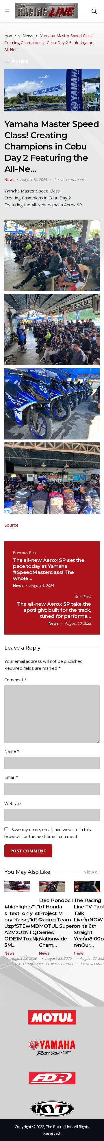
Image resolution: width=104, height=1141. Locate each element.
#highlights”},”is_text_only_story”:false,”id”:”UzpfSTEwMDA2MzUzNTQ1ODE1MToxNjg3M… (22, 926)
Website (12, 803)
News (28, 35)
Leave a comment (69, 179)
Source (11, 525)
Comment (15, 679)
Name (11, 751)
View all (92, 872)
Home (10, 35)
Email (11, 777)
